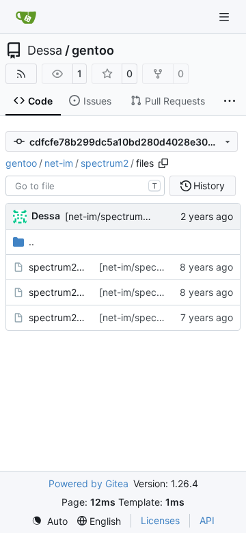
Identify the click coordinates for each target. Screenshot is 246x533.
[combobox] (85, 186)
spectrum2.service (57, 292)
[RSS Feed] (21, 74)
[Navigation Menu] (225, 16)
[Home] (26, 17)
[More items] (230, 101)
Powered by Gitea (88, 483)
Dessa (44, 50)
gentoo (93, 50)
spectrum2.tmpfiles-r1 (57, 317)
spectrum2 (104, 163)
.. (31, 241)
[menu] (49, 521)
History (209, 185)
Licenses (160, 520)
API (207, 520)
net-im (58, 163)
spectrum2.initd (57, 267)
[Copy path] (163, 163)
